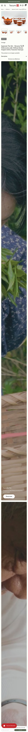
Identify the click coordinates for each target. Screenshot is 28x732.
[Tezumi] (14, 5)
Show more (9, 496)
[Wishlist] (22, 5)
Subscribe (20, 730)
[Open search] (4, 5)
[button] (25, 5)
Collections (8, 9)
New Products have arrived (14, 1)
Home (2, 9)
